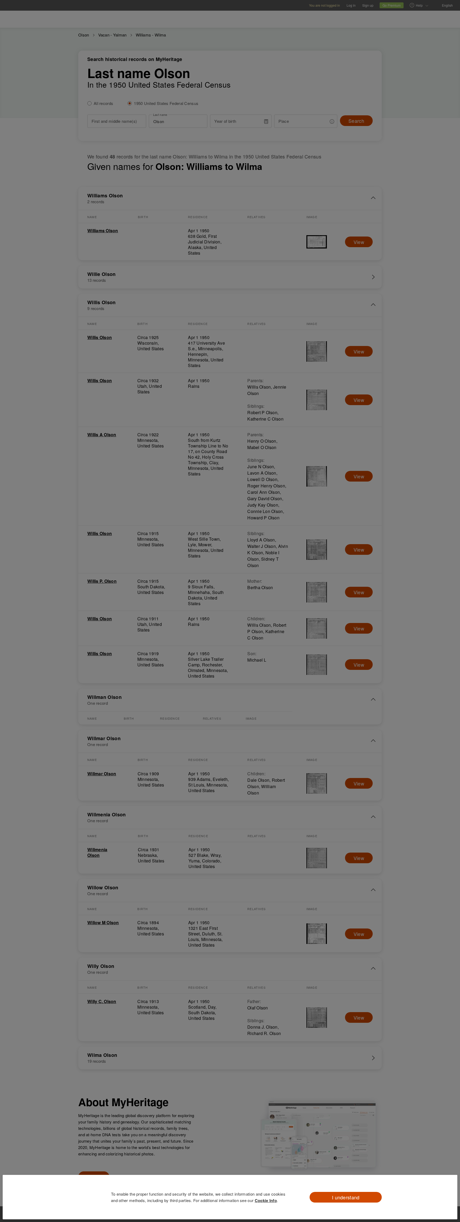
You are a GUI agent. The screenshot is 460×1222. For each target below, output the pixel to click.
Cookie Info (266, 1200)
